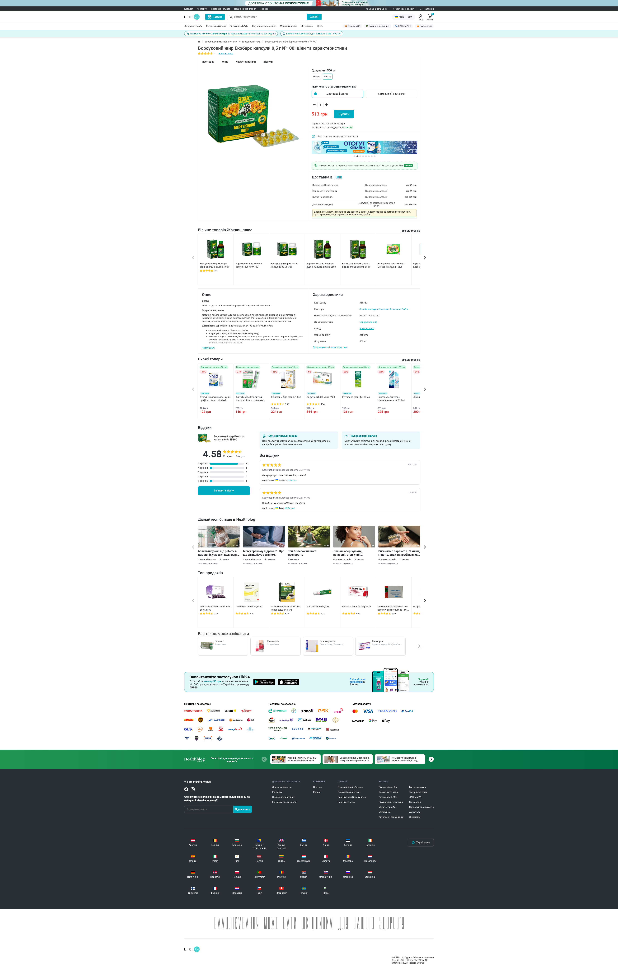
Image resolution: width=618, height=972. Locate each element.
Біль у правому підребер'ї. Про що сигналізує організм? (263, 552)
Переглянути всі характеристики (330, 347)
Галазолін (273, 641)
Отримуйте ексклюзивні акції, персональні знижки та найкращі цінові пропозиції (217, 798)
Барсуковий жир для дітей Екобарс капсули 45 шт (391, 265)
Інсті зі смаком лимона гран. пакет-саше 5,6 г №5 (286, 608)
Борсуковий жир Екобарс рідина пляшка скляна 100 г (214, 265)
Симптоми (414, 817)
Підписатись (242, 809)
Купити (344, 114)
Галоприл (378, 641)
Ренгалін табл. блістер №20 (356, 606)
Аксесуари (414, 812)
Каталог (188, 9)
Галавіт (219, 641)
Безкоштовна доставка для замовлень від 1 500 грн (313, 33)
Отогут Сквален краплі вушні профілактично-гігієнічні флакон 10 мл (215, 399)
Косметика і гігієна (216, 26)
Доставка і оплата (220, 9)
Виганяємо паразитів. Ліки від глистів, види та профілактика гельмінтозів (399, 552)
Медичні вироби (288, 26)
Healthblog (428, 9)
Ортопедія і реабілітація (391, 817)
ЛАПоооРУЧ (415, 797)
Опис (225, 61)
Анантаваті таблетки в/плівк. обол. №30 (215, 608)
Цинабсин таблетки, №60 (248, 606)
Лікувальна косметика (264, 26)
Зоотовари (415, 802)
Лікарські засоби (193, 26)
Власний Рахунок (378, 9)
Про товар (208, 61)
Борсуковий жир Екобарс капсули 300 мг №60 (284, 265)
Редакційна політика (349, 792)
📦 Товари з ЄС (352, 26)
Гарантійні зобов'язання (350, 787)
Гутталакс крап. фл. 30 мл (356, 397)
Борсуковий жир (251, 41)
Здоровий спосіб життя (421, 807)
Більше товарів (411, 230)
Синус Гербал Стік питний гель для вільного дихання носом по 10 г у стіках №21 (249, 399)
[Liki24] (192, 949)
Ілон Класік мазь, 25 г (318, 606)
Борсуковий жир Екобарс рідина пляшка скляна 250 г (321, 265)
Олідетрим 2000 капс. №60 (321, 397)
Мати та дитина (417, 787)
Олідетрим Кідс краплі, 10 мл (286, 397)
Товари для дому (418, 792)
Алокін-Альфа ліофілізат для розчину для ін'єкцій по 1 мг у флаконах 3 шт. (393, 608)
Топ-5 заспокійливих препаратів (302, 552)
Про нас (264, 9)
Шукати (314, 16)
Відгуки (268, 61)
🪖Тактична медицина (377, 26)
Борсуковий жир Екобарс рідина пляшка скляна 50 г (356, 265)
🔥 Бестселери (424, 26)
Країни (316, 792)
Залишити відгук (224, 490)
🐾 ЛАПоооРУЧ (403, 26)
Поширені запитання (245, 9)
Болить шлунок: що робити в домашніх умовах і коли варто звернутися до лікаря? (218, 552)
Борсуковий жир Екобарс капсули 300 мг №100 (248, 265)
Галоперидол (327, 641)
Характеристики (246, 61)
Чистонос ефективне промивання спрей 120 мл (391, 399)
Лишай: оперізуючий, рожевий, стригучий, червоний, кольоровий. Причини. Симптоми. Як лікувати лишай (349, 552)
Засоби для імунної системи (221, 41)
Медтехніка (307, 26)
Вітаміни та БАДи (239, 26)
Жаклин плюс (226, 53)
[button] (337, 94)
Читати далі (208, 348)
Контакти (202, 9)
